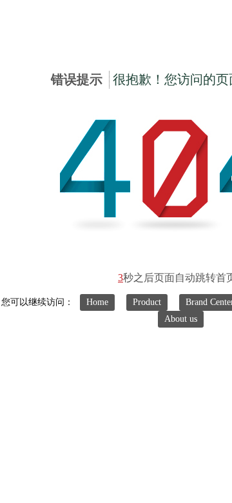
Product (147, 302)
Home (97, 302)
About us (180, 319)
